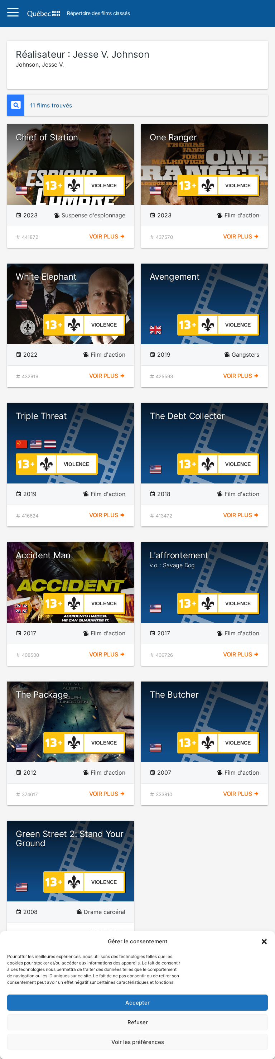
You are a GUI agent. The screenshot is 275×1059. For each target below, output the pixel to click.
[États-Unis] (23, 190)
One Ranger (173, 137)
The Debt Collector (187, 416)
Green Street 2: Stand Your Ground (70, 838)
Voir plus (104, 236)
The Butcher (174, 694)
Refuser (137, 1022)
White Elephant (46, 276)
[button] (264, 941)
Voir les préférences (137, 1042)
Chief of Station (47, 137)
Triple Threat (41, 416)
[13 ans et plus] (53, 184)
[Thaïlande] (51, 444)
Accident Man (43, 555)
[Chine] (23, 444)
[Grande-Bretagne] (157, 330)
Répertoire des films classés (98, 13)
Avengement (175, 276)
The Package (42, 694)
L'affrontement (179, 559)
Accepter (137, 1002)
